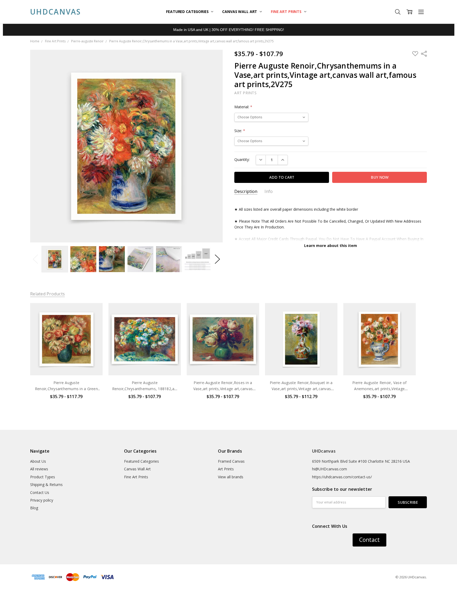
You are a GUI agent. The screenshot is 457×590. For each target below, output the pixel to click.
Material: (243, 106)
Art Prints (226, 468)
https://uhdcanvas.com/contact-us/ (342, 476)
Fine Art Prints (287, 11)
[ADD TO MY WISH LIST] (93, 320)
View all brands (230, 476)
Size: (239, 130)
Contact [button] (369, 539)
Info (268, 191)
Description (245, 191)
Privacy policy (41, 500)
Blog (34, 507)
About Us (38, 461)
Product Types (42, 476)
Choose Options (66, 364)
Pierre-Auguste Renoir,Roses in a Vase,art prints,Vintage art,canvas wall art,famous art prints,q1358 (223, 388)
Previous (35, 259)
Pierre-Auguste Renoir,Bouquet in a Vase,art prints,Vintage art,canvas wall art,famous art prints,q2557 (301, 388)
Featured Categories (187, 11)
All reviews (39, 468)
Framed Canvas (231, 461)
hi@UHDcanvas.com (329, 468)
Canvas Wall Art (240, 11)
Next (217, 259)
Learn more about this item (330, 245)
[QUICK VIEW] (93, 312)
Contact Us (39, 492)
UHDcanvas (324, 451)
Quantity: (242, 159)
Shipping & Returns (46, 484)
